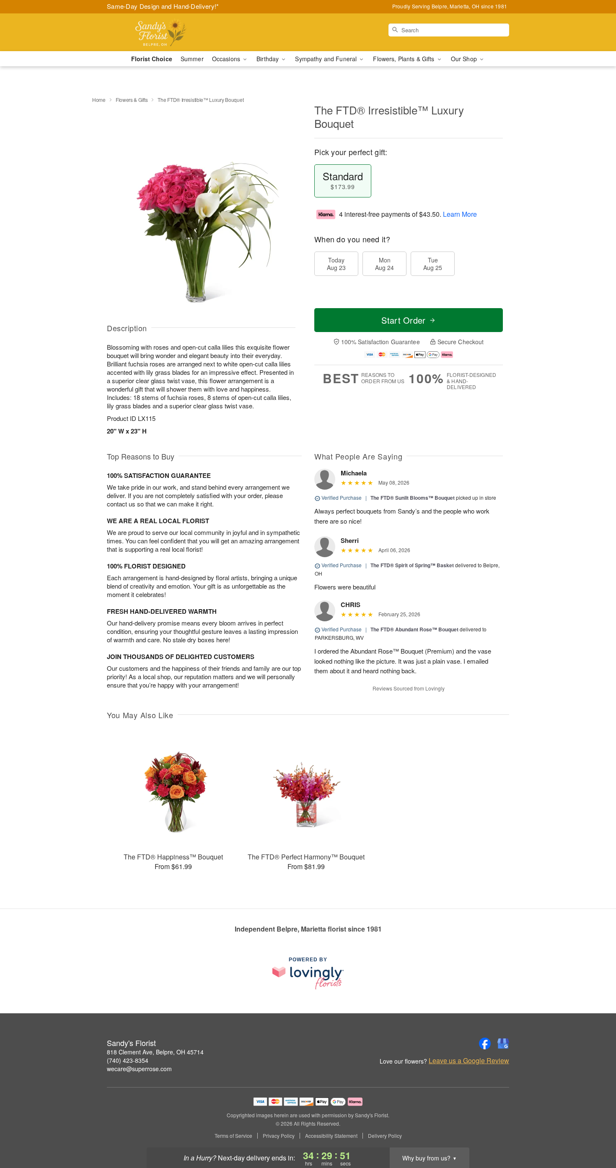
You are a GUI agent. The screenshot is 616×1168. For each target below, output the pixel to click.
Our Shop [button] (465, 59)
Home (99, 99)
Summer (192, 59)
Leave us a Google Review (469, 1060)
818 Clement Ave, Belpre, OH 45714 (155, 1052)
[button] (594, 1132)
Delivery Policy (385, 1135)
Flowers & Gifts (132, 99)
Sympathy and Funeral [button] (326, 59)
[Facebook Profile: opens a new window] (485, 1043)
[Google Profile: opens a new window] (503, 1043)
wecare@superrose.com (139, 1068)
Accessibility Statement (331, 1135)
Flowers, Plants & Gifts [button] (404, 59)
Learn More (460, 214)
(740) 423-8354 (127, 1060)
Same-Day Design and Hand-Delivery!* (163, 6)
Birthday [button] (268, 59)
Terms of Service (233, 1135)
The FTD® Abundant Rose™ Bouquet (414, 629)
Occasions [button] (227, 59)
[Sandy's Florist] (167, 32)
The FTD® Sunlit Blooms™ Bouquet (412, 497)
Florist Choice (151, 59)
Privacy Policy (279, 1135)
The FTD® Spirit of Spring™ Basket (412, 565)
